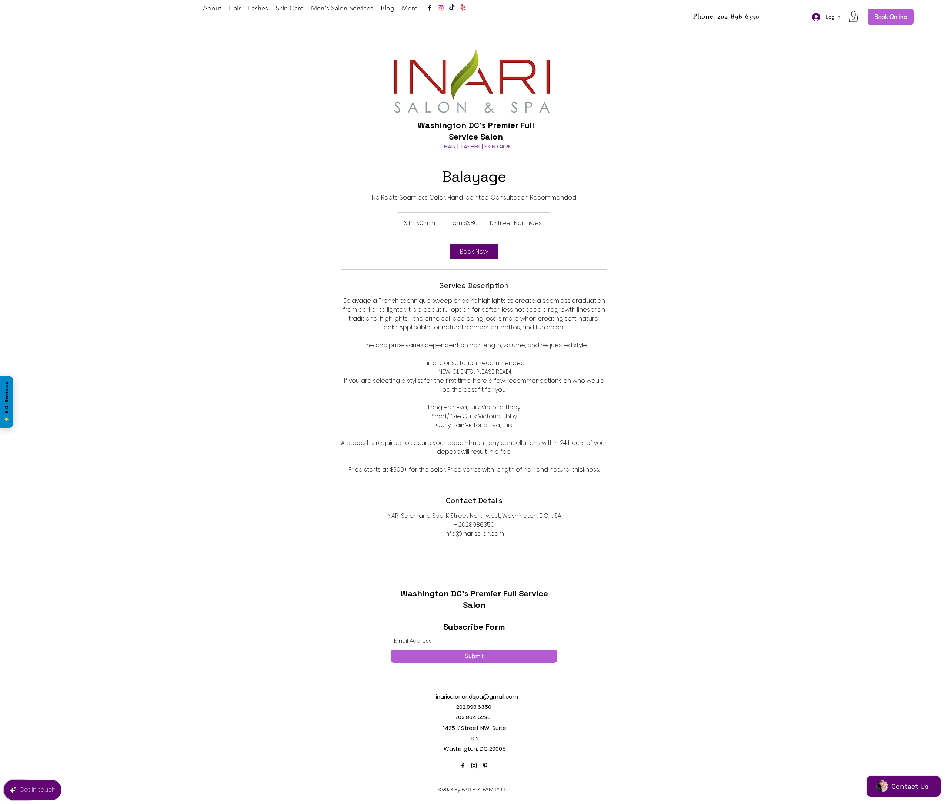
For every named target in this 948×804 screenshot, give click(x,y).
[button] (853, 16)
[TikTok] (451, 7)
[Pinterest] (485, 765)
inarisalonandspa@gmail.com (477, 696)
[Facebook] (429, 7)
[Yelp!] (463, 7)
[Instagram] (440, 7)
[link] (474, 251)
